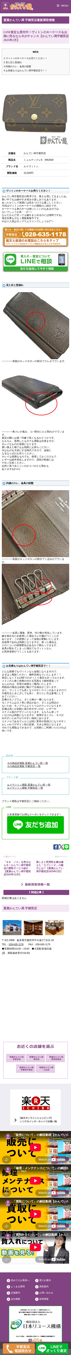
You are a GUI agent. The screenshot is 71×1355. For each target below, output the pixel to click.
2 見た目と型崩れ (13, 62)
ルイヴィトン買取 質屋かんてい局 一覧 (29, 784)
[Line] (66, 848)
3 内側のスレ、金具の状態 (17, 66)
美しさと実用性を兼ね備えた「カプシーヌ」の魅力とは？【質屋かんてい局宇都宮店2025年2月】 (49, 867)
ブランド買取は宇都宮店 (15, 801)
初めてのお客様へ (20, 1280)
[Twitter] (61, 848)
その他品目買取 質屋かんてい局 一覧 (27, 763)
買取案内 (44, 1286)
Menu (64, 5)
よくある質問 (18, 1286)
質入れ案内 (45, 1280)
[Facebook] (56, 848)
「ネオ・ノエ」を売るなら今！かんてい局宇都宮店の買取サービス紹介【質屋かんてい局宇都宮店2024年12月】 (17, 868)
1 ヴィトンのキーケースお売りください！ (25, 58)
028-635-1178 (16, 944)
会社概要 (15, 1299)
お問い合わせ (46, 1292)
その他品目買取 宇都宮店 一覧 (24, 766)
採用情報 (44, 1299)
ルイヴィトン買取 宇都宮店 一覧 (25, 787)
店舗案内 (15, 1292)
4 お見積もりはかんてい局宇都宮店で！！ (25, 70)
